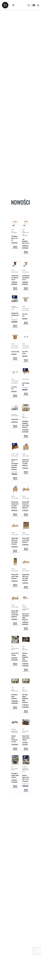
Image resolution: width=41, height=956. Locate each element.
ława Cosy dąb (15, 351)
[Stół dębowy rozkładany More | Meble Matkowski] (26, 407)
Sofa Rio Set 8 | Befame (15, 654)
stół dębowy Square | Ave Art (14, 238)
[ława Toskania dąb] (26, 372)
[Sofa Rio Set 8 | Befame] (15, 639)
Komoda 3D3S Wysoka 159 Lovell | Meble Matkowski (25, 505)
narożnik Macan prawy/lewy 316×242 (14, 739)
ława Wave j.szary (25, 352)
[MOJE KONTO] (38, 5)
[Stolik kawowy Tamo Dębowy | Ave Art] (26, 263)
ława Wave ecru (14, 388)
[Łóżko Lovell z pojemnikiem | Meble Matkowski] (26, 598)
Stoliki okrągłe (14, 272)
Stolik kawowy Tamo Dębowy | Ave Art (25, 278)
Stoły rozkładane (14, 232)
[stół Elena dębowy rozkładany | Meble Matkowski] (26, 639)
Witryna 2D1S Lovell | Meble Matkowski (14, 576)
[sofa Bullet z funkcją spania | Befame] (15, 759)
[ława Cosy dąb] (15, 337)
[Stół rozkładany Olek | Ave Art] (26, 222)
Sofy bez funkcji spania (15, 649)
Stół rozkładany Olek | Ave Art (25, 241)
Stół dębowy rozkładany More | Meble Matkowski (25, 424)
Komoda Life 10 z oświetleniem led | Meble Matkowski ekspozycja (14, 464)
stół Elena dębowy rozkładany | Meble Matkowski (25, 657)
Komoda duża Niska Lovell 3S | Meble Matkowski (25, 462)
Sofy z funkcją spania (25, 732)
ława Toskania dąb (25, 384)
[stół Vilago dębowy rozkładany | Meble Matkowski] (26, 680)
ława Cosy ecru (24, 315)
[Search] (28, 5)
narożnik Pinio (14, 419)
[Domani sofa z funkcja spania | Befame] (26, 722)
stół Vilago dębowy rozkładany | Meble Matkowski (25, 698)
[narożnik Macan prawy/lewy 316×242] (15, 722)
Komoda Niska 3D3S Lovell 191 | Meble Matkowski (25, 577)
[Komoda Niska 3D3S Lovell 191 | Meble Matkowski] (26, 562)
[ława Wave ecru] (15, 372)
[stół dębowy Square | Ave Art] (15, 222)
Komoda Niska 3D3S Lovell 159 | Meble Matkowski (14, 541)
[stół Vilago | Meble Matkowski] (15, 680)
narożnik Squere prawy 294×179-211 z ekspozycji (25, 778)
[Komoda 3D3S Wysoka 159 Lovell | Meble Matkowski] (26, 489)
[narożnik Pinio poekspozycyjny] (15, 299)
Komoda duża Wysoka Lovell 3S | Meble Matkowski (15, 505)
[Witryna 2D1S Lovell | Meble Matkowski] (15, 561)
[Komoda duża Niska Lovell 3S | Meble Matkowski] (25, 447)
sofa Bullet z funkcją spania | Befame (15, 775)
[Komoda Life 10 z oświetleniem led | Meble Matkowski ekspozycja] (15, 447)
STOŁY (12, 229)
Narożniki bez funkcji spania (14, 732)
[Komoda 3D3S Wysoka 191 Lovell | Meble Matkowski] (15, 598)
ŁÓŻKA (23, 605)
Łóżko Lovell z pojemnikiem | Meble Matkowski (25, 617)
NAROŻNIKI (13, 729)
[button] (15, 247)
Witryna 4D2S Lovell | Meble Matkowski (25, 540)
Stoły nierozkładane (25, 232)
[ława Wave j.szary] (26, 337)
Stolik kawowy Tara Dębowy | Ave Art (15, 278)
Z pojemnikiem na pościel (26, 610)
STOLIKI (12, 270)
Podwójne (24, 607)
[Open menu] (13, 5)
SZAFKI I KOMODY (14, 455)
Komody (13, 454)
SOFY (12, 646)
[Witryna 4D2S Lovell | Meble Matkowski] (25, 525)
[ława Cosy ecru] (26, 299)
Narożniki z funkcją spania (14, 307)
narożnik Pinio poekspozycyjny (15, 315)
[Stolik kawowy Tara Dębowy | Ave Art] (15, 263)
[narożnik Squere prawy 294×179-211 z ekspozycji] (26, 759)
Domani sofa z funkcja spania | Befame (26, 738)
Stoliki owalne (25, 310)
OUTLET (12, 309)
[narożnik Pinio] (15, 407)
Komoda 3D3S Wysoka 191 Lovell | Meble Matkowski (14, 614)
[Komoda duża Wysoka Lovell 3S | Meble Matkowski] (15, 489)
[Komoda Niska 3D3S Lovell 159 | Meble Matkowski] (15, 525)
